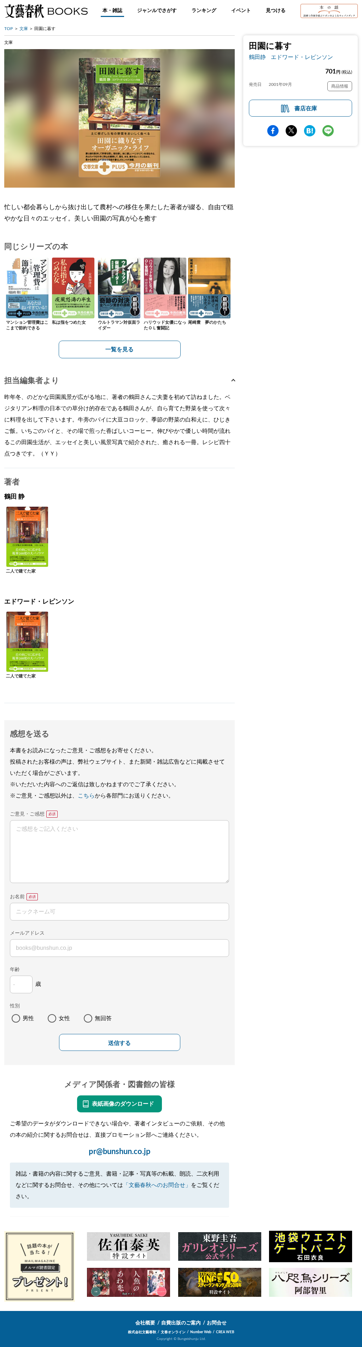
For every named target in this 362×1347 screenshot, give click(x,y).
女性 (64, 1018)
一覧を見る (119, 349)
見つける (276, 10)
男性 (28, 1018)
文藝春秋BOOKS (46, 11)
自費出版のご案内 (181, 1322)
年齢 (15, 969)
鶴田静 (257, 57)
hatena (309, 130)
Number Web (200, 1332)
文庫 (23, 29)
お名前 (17, 896)
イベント (241, 10)
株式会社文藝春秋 (142, 1332)
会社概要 (145, 1322)
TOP (8, 29)
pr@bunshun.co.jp (120, 1151)
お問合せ (217, 1322)
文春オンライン (173, 1332)
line (328, 130)
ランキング (204, 10)
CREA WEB (225, 1332)
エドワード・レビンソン (302, 57)
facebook (273, 130)
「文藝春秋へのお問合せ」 (157, 1185)
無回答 (103, 1018)
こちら (86, 796)
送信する (119, 1043)
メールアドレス (27, 933)
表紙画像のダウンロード (123, 1104)
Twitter (291, 130)
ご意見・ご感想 (27, 814)
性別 (15, 1006)
